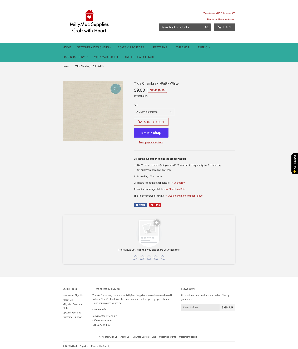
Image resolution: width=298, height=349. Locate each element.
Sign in (210, 19)
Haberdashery (74, 57)
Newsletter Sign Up (73, 295)
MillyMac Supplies (79, 346)
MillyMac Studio (106, 57)
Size (136, 105)
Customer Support (72, 317)
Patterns (160, 47)
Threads (183, 47)
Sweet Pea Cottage (140, 57)
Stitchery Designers (93, 47)
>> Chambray (178, 182)
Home (67, 47)
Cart (227, 27)
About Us (68, 299)
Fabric (203, 47)
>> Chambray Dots (175, 189)
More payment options (151, 142)
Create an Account (226, 19)
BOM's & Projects (131, 47)
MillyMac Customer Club (144, 337)
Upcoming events (72, 312)
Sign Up (227, 307)
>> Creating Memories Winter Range (183, 195)
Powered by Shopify (101, 346)
